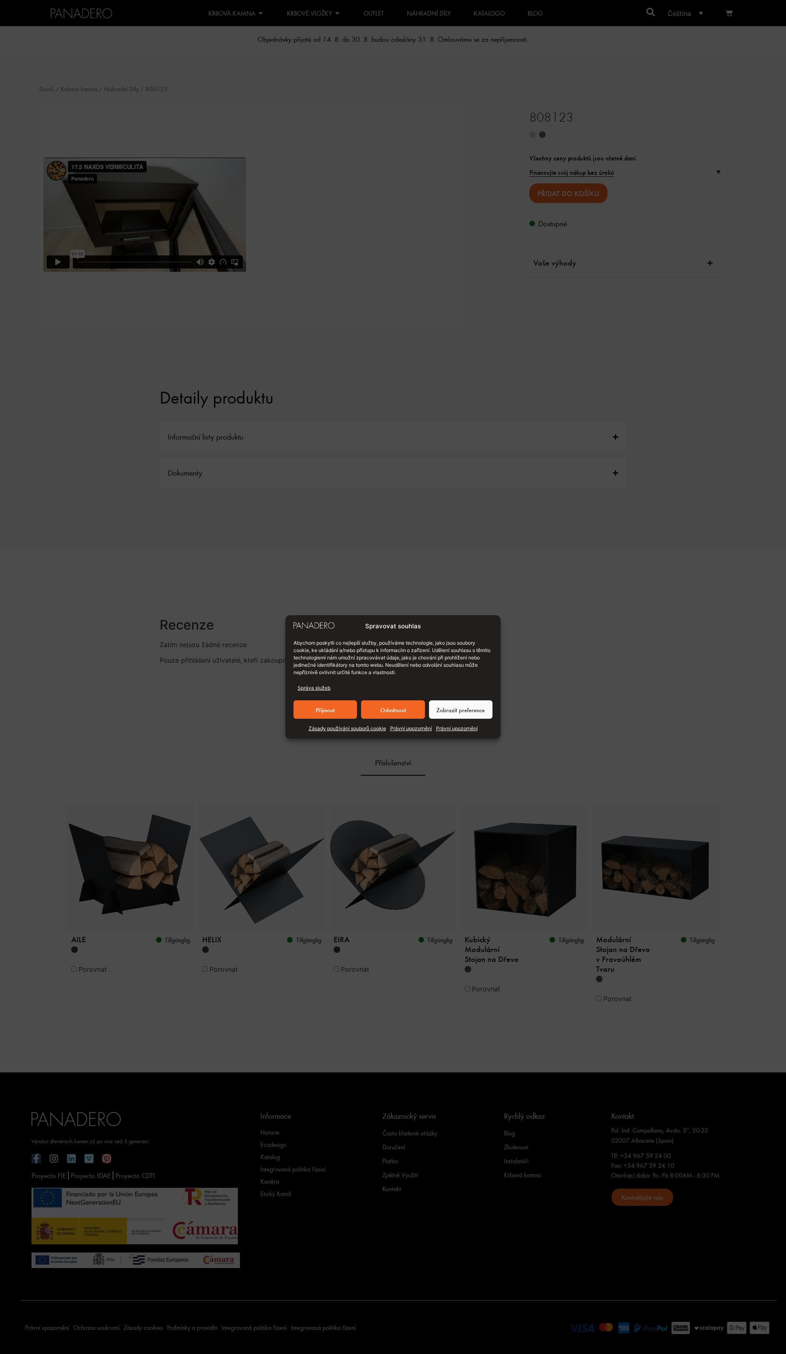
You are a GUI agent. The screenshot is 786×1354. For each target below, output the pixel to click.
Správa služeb (314, 688)
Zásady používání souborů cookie (347, 728)
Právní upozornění (411, 728)
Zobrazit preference (460, 710)
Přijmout (325, 710)
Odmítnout (393, 710)
